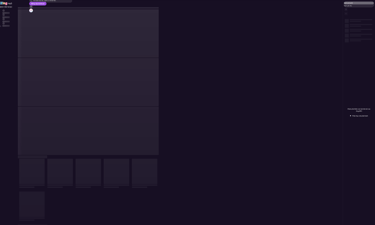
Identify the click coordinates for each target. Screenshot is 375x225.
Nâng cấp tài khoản (38, 3)
